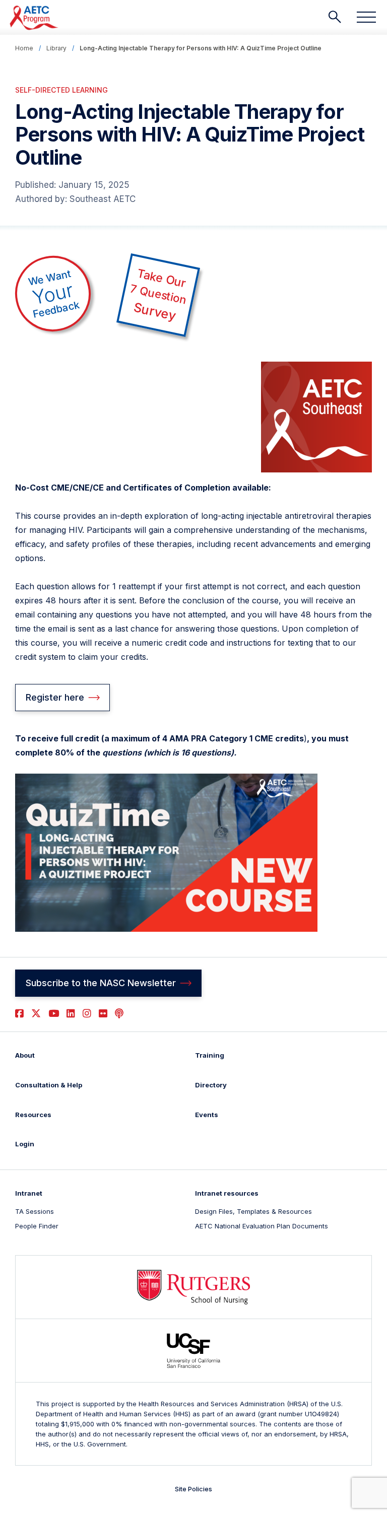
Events (206, 1115)
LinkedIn (71, 1013)
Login (24, 1144)
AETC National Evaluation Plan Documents (261, 1226)
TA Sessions (34, 1211)
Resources (33, 1115)
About (25, 1055)
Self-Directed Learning (61, 90)
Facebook (19, 1013)
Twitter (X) (36, 1013)
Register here (55, 697)
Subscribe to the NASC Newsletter (101, 983)
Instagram (87, 1013)
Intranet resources (227, 1193)
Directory (211, 1085)
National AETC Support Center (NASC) (34, 17)
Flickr (103, 1013)
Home (24, 48)
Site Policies (193, 1489)
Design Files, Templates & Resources (253, 1211)
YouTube (53, 1013)
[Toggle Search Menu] (335, 17)
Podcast (119, 1013)
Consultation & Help (48, 1085)
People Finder (36, 1226)
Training (209, 1055)
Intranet (28, 1193)
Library (56, 48)
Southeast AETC (103, 199)
